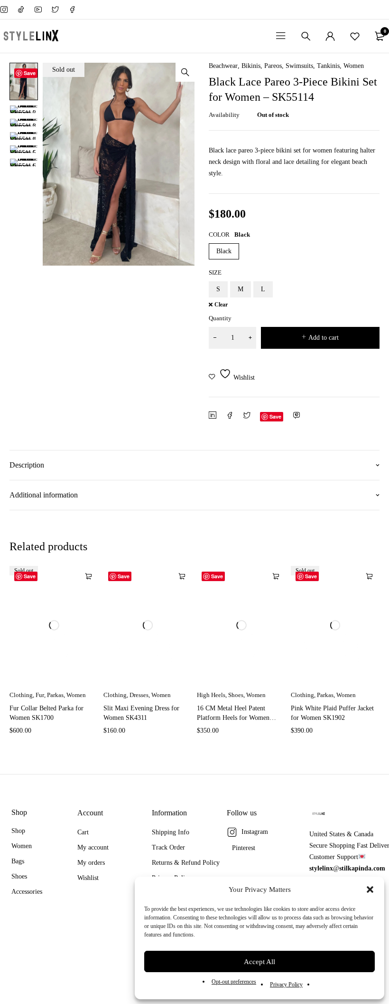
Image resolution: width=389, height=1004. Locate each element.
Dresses (139, 694)
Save (30, 72)
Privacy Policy (286, 984)
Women (353, 66)
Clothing (21, 694)
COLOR (219, 234)
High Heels (211, 694)
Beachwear (223, 66)
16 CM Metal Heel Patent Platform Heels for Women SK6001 (233, 718)
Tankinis (328, 66)
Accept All (259, 962)
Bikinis (250, 66)
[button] (370, 889)
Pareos (273, 66)
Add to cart (323, 337)
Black (224, 251)
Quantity (220, 318)
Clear (221, 305)
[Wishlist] (354, 36)
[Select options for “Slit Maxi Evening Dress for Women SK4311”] (182, 576)
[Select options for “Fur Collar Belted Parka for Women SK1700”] (88, 576)
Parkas (55, 694)
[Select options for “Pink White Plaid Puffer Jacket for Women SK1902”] (369, 576)
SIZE (215, 272)
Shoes (235, 694)
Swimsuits (299, 66)
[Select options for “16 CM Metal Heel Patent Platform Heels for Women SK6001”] (276, 576)
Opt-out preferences (234, 981)
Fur (40, 694)
